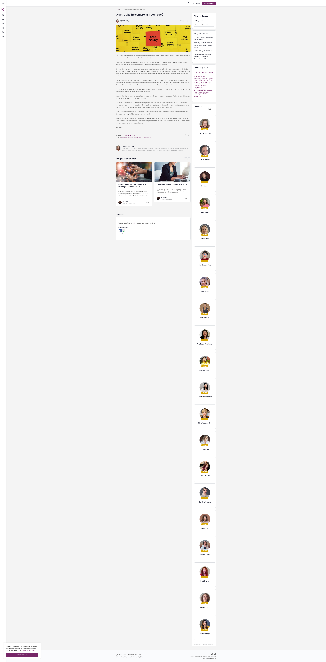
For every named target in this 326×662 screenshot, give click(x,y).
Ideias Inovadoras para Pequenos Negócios (172, 184)
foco (210, 80)
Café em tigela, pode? (200, 59)
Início (117, 9)
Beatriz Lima (204, 581)
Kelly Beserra (204, 318)
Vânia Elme (205, 291)
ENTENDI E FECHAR (22, 655)
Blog (121, 9)
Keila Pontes (204, 607)
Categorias (198, 21)
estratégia (198, 80)
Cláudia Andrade (124, 20)
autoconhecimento (133, 137)
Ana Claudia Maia (205, 265)
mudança (205, 85)
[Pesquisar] (188, 3)
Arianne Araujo (205, 528)
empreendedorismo (200, 76)
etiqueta (205, 80)
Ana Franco (205, 239)
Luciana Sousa (205, 554)
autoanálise (124, 137)
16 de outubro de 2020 (129, 203)
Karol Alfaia (205, 212)
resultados (206, 92)
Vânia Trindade (205, 475)
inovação (198, 82)
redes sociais (198, 92)
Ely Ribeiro (125, 201)
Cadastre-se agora (209, 3)
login (133, 223)
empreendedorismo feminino (200, 78)
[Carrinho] (193, 3)
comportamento (197, 75)
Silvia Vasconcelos (204, 423)
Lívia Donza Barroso (205, 397)
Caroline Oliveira (205, 502)
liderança (207, 82)
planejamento (200, 90)
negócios (198, 87)
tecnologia (197, 94)
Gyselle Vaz (205, 449)
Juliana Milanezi (204, 159)
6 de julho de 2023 (125, 22)
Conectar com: (123, 227)
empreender (210, 78)
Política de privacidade (28, 650)
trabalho (204, 94)
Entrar (198, 3)
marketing (198, 85)
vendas (197, 96)
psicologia (209, 90)
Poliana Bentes (204, 370)
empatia (203, 75)
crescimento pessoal (145, 137)
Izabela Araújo (205, 634)
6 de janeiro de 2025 (166, 199)
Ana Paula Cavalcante (205, 344)
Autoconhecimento (130, 135)
